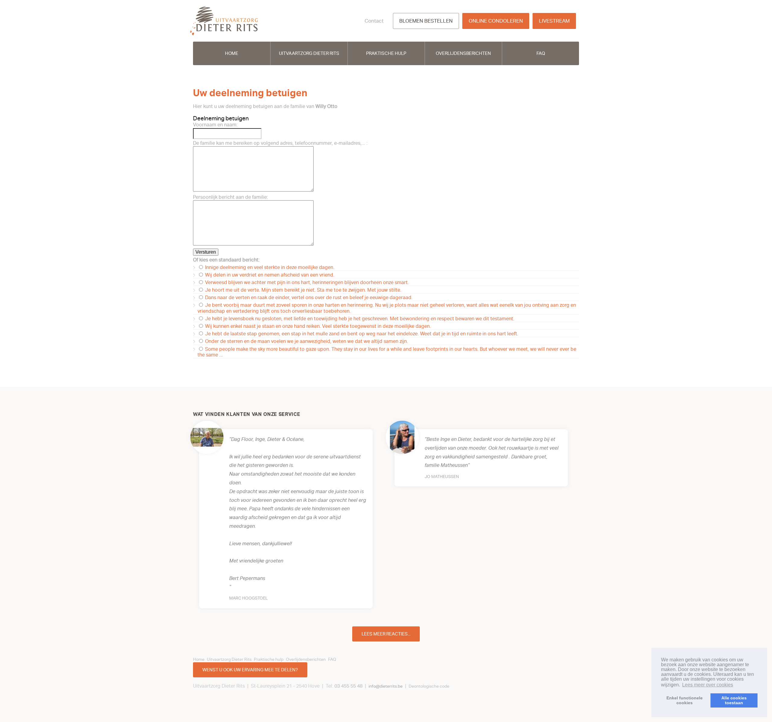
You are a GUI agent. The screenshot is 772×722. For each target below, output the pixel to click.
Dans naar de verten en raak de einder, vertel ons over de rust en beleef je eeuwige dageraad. (308, 298)
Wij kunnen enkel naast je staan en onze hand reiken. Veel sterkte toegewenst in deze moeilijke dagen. (317, 326)
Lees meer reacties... (386, 634)
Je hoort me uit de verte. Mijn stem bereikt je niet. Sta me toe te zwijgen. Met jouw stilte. (302, 290)
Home (231, 53)
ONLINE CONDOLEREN (496, 21)
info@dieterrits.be (386, 686)
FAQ (540, 53)
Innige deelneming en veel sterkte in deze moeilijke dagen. (269, 267)
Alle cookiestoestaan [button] (734, 700)
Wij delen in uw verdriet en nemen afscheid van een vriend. (269, 275)
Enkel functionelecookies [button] (684, 700)
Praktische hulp (386, 53)
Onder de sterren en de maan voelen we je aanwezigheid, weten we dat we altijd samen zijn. (306, 341)
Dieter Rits (224, 21)
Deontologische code (429, 686)
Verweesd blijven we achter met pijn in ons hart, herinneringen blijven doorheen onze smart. (306, 283)
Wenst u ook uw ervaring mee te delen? (250, 670)
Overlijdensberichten (463, 53)
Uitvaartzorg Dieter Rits (309, 53)
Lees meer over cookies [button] (707, 684)
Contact (374, 21)
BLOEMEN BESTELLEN (426, 21)
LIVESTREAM (554, 21)
